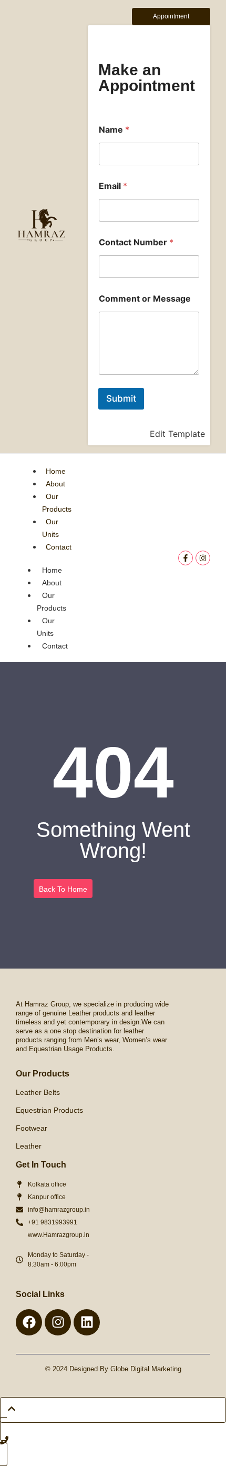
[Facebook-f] (185, 558)
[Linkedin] (87, 1322)
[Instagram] (203, 558)
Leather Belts (38, 1092)
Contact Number (136, 242)
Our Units (46, 626)
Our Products (51, 601)
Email (113, 186)
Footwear (31, 1128)
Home (56, 471)
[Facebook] (29, 1322)
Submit (121, 398)
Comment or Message (145, 299)
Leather (29, 1146)
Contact (58, 547)
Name (114, 130)
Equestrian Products (49, 1110)
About (55, 484)
